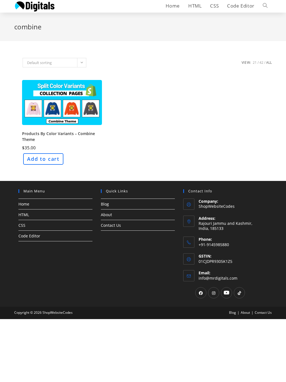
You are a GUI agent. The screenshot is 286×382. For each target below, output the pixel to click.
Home (23, 204)
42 (261, 62)
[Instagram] (213, 292)
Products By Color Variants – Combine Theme (58, 136)
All (269, 62)
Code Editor (29, 236)
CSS (21, 225)
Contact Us (111, 225)
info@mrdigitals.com (218, 278)
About (106, 214)
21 (255, 62)
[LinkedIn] (226, 292)
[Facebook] (200, 292)
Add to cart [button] (43, 158)
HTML (23, 214)
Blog (105, 204)
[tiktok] (239, 292)
